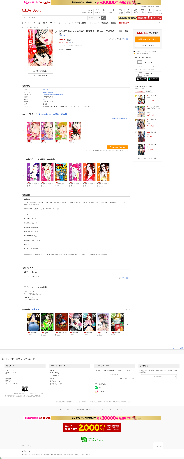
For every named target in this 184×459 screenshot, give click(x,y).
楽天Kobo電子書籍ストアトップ (87, 409)
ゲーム (64, 23)
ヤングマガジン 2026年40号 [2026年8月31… (153, 108)
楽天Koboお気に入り (120, 13)
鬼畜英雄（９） (155, 132)
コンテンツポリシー (11, 383)
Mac (154, 67)
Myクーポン (112, 12)
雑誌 (39, 23)
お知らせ (104, 12)
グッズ (71, 23)
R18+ (160, 23)
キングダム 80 (154, 95)
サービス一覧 (158, 13)
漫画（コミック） (38, 27)
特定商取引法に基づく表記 (72, 454)
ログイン (88, 10)
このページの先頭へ (178, 348)
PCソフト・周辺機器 (80, 23)
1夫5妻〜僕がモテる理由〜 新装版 (53, 94)
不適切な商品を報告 (142, 53)
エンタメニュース (94, 23)
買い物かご (97, 12)
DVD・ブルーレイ (55, 23)
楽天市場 (158, 10)
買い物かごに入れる (148, 39)
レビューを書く (125, 39)
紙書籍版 (149, 91)
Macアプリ (53, 378)
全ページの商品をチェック (118, 118)
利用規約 (8, 379)
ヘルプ (142, 12)
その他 (46, 27)
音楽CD (45, 23)
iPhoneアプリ (54, 370)
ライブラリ (135, 12)
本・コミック (31, 23)
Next (128, 325)
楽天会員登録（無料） (85, 12)
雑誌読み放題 (104, 23)
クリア (128, 118)
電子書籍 (29, 27)
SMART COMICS (48, 92)
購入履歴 (128, 12)
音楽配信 (113, 23)
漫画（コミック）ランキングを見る (148, 158)
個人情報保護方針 (56, 454)
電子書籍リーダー (56, 381)
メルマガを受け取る (114, 374)
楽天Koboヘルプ (10, 373)
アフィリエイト (106, 409)
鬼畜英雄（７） (155, 144)
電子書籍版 (139, 91)
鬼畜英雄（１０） (152, 120)
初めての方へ (9, 370)
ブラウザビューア (56, 384)
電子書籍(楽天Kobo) (124, 23)
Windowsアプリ (55, 375)
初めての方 (149, 12)
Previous (24, 325)
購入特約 (8, 381)
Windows (141, 67)
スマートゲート (47, 99)
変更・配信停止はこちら (126, 378)
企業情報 (46, 454)
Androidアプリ (54, 373)
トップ (24, 23)
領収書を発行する (159, 376)
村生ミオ (62, 35)
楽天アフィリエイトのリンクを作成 (146, 51)
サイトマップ (121, 409)
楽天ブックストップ (66, 409)
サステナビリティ (87, 454)
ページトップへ (158, 446)
